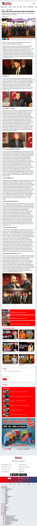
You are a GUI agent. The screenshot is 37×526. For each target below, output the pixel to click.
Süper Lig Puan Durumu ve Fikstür (11, 520)
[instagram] (15, 484)
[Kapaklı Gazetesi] (7, 4)
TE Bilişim (20, 481)
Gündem (6, 490)
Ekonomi (6, 498)
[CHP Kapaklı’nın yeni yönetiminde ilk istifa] (26, 346)
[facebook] (5, 484)
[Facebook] (12, 461)
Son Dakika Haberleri (6, 471)
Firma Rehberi (6, 507)
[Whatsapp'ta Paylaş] (6, 39)
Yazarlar (5, 506)
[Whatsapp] (24, 461)
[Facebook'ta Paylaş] (3, 39)
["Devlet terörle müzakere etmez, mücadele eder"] (26, 334)
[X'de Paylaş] (4, 39)
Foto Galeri (5, 503)
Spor (6, 492)
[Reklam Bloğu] (18, 434)
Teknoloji (7, 501)
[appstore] (14, 474)
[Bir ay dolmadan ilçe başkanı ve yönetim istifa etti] (10, 334)
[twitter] (10, 484)
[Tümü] (33, 384)
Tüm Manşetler (22, 469)
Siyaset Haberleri (9, 9)
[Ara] (32, 3)
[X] (14, 461)
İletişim (4, 513)
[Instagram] (17, 461)
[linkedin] (33, 484)
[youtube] (19, 484)
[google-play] (23, 474)
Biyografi (5, 509)
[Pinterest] (16, 461)
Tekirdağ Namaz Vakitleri (10, 518)
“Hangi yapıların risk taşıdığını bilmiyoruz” (10, 364)
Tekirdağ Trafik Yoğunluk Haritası (11, 519)
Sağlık (6, 500)
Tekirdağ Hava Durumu (23, 464)
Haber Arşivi (22, 471)
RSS (9, 478)
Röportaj (5, 508)
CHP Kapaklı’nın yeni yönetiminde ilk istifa (26, 351)
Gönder (4, 379)
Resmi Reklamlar (8, 496)
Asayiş (6, 491)
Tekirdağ (6, 497)
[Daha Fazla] (8, 39)
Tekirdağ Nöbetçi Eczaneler (7, 464)
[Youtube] (21, 461)
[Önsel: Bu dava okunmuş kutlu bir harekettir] (18, 28)
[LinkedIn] (19, 461)
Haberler (3, 9)
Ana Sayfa (5, 486)
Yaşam (6, 502)
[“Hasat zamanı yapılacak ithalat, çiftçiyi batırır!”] (10, 346)
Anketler (5, 511)
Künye (4, 512)
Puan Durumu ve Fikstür (6, 469)
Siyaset (6, 495)
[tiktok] (28, 484)
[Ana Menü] (34, 3)
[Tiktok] (23, 461)
